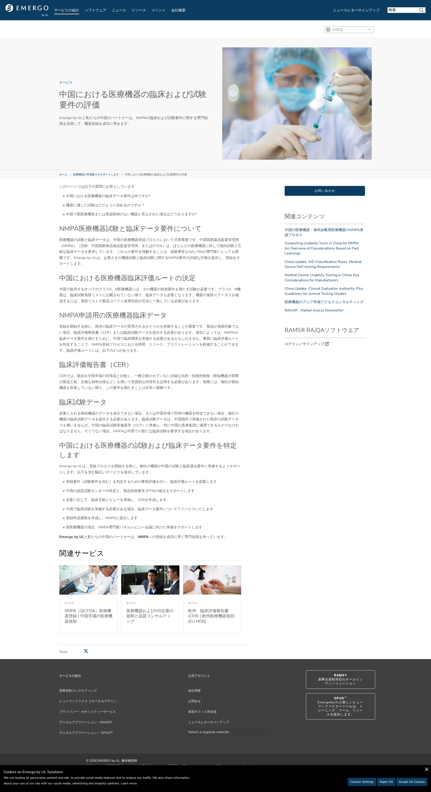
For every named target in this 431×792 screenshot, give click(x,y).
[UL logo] (26, 10)
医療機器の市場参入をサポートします (96, 174)
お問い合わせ (324, 191)
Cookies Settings (362, 782)
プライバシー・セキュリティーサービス (87, 712)
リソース (139, 10)
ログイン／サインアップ (304, 344)
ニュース (119, 10)
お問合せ (194, 701)
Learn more (129, 783)
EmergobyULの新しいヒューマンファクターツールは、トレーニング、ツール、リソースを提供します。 (340, 706)
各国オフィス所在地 (202, 712)
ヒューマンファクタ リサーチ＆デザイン (88, 701)
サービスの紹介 (66, 10)
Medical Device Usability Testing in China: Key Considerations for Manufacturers (322, 277)
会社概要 (178, 10)
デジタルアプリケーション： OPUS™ (86, 733)
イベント (159, 10)
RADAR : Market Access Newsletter (314, 310)
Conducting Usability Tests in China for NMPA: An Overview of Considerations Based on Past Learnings (322, 248)
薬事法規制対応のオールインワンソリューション (340, 679)
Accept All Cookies (412, 782)
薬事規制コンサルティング (78, 690)
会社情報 (194, 690)
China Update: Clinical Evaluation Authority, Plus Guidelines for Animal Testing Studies (324, 291)
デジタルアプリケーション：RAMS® (85, 722)
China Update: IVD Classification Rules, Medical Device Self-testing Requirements (323, 264)
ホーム (63, 174)
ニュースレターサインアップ (356, 10)
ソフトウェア (95, 10)
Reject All (386, 782)
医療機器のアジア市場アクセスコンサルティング (324, 302)
